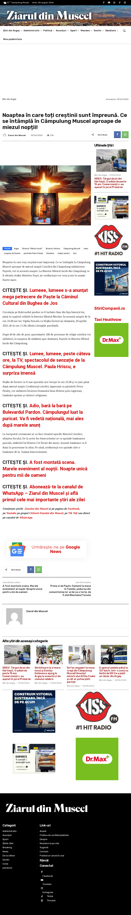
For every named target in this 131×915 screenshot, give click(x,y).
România (50, 253)
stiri (74, 253)
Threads (51, 900)
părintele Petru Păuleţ (33, 253)
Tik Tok (73, 513)
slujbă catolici (63, 253)
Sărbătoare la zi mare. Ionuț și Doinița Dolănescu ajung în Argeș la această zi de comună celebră (48, 673)
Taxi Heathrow (107, 319)
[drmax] (111, 359)
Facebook (73, 508)
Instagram (47, 892)
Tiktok (50, 896)
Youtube (11, 513)
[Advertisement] (65, 71)
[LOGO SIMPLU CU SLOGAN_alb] (111, 259)
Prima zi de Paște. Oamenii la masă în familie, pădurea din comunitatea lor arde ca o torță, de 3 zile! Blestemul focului (70, 591)
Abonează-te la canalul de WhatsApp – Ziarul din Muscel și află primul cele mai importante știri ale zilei (44, 493)
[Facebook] (103, 2)
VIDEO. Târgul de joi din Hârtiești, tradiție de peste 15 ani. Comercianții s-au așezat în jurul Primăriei (110, 183)
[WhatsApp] (125, 134)
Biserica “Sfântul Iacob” (32, 248)
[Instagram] (114, 2)
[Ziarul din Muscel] (5, 135)
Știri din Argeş (9, 99)
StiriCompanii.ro (109, 308)
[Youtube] (109, 2)
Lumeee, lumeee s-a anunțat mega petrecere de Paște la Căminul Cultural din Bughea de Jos (45, 297)
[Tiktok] (119, 2)
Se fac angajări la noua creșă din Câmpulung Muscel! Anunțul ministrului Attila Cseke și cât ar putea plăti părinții (81, 674)
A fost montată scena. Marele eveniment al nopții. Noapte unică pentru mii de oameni (45, 469)
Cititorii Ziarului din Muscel (46, 513)
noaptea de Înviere (12, 253)
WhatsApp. (26, 517)
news (86, 248)
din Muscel (36, 508)
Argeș (16, 248)
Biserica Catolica (53, 248)
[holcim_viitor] (111, 298)
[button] (124, 30)
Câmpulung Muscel (71, 248)
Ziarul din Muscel (17, 135)
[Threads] (125, 2)
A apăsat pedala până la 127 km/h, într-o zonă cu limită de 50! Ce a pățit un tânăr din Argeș (113, 672)
